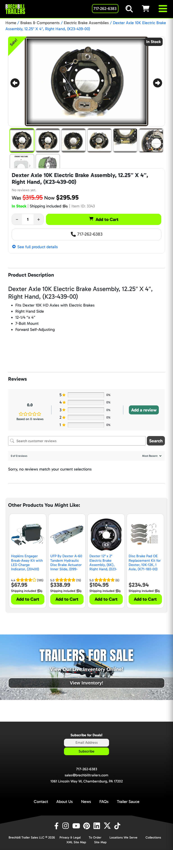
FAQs (104, 801)
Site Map (100, 842)
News (86, 801)
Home (10, 22)
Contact (41, 801)
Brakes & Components (40, 22)
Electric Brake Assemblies (86, 22)
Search (156, 440)
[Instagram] (66, 825)
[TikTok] (117, 825)
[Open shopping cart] (150, 8)
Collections (153, 837)
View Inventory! (86, 682)
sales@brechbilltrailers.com (86, 775)
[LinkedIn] (97, 825)
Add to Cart (107, 219)
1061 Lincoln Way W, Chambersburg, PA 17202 (86, 781)
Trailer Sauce (128, 801)
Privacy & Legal (70, 837)
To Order (95, 837)
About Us (64, 801)
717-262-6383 (89, 234)
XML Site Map (76, 842)
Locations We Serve (123, 837)
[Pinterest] (87, 825)
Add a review (144, 410)
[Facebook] (56, 825)
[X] (108, 825)
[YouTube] (77, 825)
